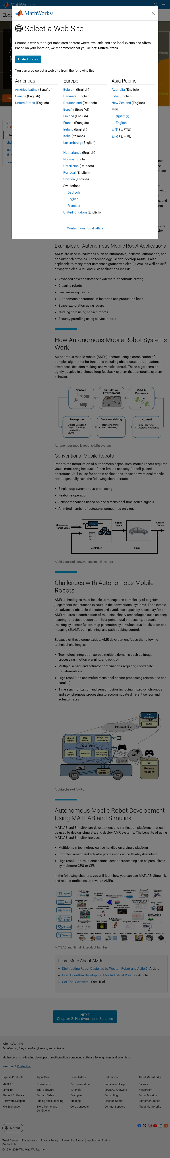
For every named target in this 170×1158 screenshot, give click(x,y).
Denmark (70, 96)
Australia (118, 90)
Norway (69, 159)
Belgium (69, 90)
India (115, 96)
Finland (68, 116)
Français (74, 206)
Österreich (71, 166)
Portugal (69, 173)
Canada (20, 96)
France (68, 123)
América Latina (26, 90)
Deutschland (72, 103)
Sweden (69, 179)
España (68, 110)
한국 (115, 136)
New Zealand (121, 103)
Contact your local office (85, 228)
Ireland (68, 129)
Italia (67, 136)
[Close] (153, 13)
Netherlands (72, 153)
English (73, 199)
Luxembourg (72, 143)
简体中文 (122, 116)
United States (25, 103)
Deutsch (74, 192)
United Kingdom (75, 212)
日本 (115, 129)
